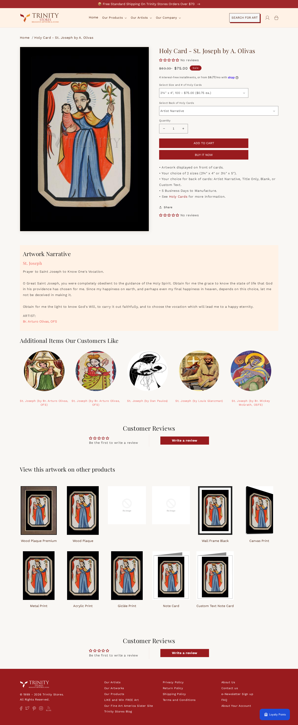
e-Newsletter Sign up (237, 694)
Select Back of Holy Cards (176, 102)
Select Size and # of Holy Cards (180, 84)
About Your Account (236, 705)
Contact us (229, 688)
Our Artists (112, 682)
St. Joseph (32, 263)
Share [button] (168, 207)
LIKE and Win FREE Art (121, 699)
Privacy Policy (173, 682)
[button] (114, 17)
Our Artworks (114, 688)
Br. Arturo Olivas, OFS (40, 321)
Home (25, 38)
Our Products (114, 694)
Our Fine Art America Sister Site (128, 705)
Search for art (245, 17)
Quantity (164, 120)
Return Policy (173, 688)
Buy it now (204, 155)
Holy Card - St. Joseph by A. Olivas (63, 38)
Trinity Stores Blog (118, 711)
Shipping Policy (174, 694)
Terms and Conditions (179, 699)
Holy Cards (178, 196)
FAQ (224, 699)
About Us (228, 682)
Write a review (184, 440)
